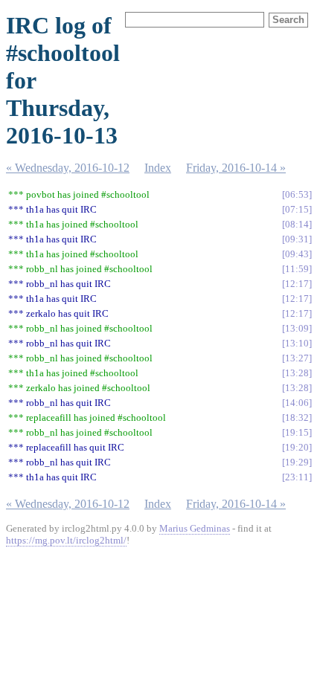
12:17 (297, 283)
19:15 (297, 432)
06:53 (297, 194)
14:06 (297, 402)
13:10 (297, 343)
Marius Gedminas (194, 528)
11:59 (297, 268)
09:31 (297, 239)
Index (157, 167)
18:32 (297, 417)
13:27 (297, 358)
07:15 (297, 209)
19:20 (297, 447)
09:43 (297, 254)
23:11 (297, 477)
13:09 (297, 328)
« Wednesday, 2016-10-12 (67, 167)
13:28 (297, 372)
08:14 (297, 224)
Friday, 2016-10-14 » (236, 167)
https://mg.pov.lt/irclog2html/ (66, 540)
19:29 (297, 462)
